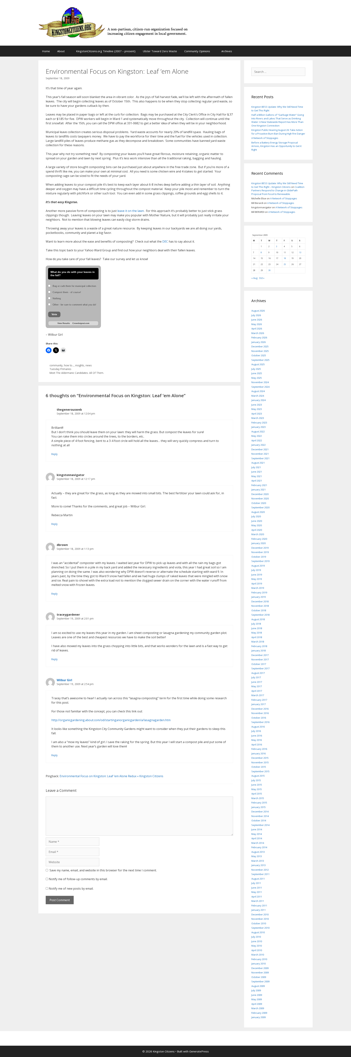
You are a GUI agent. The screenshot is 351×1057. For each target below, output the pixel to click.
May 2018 (256, 632)
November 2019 (260, 552)
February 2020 (259, 538)
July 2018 (256, 623)
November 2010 (260, 918)
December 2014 (260, 811)
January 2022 (258, 444)
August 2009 (258, 986)
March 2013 (257, 860)
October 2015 (258, 766)
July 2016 (256, 731)
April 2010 (256, 950)
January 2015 (258, 807)
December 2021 (260, 449)
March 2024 (257, 395)
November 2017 (260, 659)
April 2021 (256, 480)
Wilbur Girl (64, 680)
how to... (69, 365)
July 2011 (256, 883)
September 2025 (260, 360)
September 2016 (260, 722)
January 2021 (258, 489)
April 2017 (256, 690)
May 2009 (256, 999)
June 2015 (256, 784)
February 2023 (259, 422)
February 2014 (259, 847)
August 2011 (258, 878)
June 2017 (256, 682)
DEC (165, 241)
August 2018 (258, 619)
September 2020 (260, 507)
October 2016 (258, 717)
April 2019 (256, 583)
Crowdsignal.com (80, 323)
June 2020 (256, 521)
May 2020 (256, 525)
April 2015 (256, 793)
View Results (63, 323)
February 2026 (259, 337)
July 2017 (256, 677)
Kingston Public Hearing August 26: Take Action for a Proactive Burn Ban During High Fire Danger (278, 131)
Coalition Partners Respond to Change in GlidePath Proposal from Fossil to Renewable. (277, 190)
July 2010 (256, 936)
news (89, 365)
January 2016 (258, 753)
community (56, 365)
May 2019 (256, 579)
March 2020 (257, 534)
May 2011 (256, 892)
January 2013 (258, 865)
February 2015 (259, 802)
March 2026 (257, 333)
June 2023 (256, 404)
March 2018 (257, 641)
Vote (54, 314)
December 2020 (260, 494)
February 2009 (259, 1012)
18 (285, 258)
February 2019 (259, 592)
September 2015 (260, 771)
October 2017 (258, 664)
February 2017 (259, 699)
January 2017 (258, 704)
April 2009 (256, 1004)
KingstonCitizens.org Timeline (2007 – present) (105, 51)
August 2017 (258, 673)
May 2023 (256, 409)
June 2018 (256, 628)
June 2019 (256, 574)
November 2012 (260, 869)
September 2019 (260, 561)
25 (285, 264)
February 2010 (259, 959)
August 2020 (258, 512)
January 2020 (258, 543)
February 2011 (259, 905)
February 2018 (259, 646)
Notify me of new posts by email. (71, 889)
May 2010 (256, 945)
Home (46, 51)
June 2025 (256, 373)
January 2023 (258, 427)
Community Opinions (197, 51)
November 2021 (260, 453)
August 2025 (258, 364)
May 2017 (256, 686)
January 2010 (258, 963)
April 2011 (256, 896)
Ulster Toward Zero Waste (160, 51)
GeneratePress (199, 1051)
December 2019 (260, 547)
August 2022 (258, 431)
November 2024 (260, 382)
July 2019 (256, 570)
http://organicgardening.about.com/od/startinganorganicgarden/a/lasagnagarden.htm (111, 720)
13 (300, 252)
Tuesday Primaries (60, 369)
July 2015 (256, 780)
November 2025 (260, 351)
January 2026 (258, 342)
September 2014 (260, 825)
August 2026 (258, 310)
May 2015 (256, 789)
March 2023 (257, 418)
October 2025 (258, 355)
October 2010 (258, 923)
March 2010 (257, 954)
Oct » (261, 278)
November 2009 (260, 972)
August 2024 (258, 391)
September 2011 (260, 874)
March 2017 (257, 695)
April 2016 (256, 744)
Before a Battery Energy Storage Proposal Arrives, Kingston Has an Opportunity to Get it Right (276, 146)
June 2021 (256, 471)
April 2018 (256, 637)
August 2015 (258, 775)
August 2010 (258, 932)
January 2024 (258, 400)
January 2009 (258, 1017)
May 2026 (256, 324)
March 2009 (257, 1008)
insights (79, 365)
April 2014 (256, 838)
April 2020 (256, 530)
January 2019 (258, 596)
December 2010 (260, 914)
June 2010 (256, 941)
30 (269, 270)
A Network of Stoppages (264, 138)
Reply (54, 454)
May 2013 (256, 856)
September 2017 (260, 668)
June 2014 (256, 829)
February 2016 (259, 749)
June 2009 (256, 995)
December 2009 (260, 968)
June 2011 (256, 887)
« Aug (254, 278)
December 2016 (260, 708)
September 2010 (260, 927)
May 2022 (256, 436)
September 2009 (260, 981)
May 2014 (256, 834)
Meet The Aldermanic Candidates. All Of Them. (77, 373)
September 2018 (260, 614)
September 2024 (260, 386)
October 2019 (258, 556)
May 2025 (256, 377)
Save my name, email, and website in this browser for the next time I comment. (103, 870)
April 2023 (256, 413)
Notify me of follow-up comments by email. (78, 879)
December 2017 (260, 655)
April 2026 (256, 328)
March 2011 (257, 901)
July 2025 (256, 369)
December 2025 (260, 346)
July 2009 (256, 990)
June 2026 (256, 319)
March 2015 (257, 798)
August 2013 (258, 851)
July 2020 (256, 516)
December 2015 (260, 757)
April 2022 (256, 440)
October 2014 (258, 820)
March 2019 (257, 588)
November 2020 (260, 498)
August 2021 (258, 462)
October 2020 (258, 503)
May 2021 (256, 476)
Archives (226, 51)
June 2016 (256, 735)
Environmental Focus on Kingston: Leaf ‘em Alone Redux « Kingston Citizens (111, 776)
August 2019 (258, 565)
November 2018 (260, 605)
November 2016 (260, 713)
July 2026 (256, 315)
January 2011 (258, 910)
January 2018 (258, 650)
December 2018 (260, 601)
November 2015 (260, 762)
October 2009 (258, 977)
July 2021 (256, 467)
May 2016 (256, 740)
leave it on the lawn (130, 211)
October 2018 (258, 610)
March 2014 (257, 843)
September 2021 (260, 458)
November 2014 (260, 816)
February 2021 (259, 485)
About (61, 51)
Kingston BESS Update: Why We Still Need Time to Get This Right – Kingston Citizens (277, 185)
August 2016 (258, 726)
